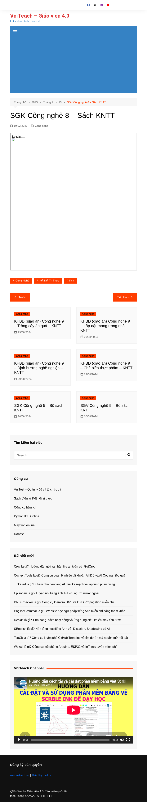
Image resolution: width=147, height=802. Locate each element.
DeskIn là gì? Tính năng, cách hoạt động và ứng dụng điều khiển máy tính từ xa (68, 620)
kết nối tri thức (49, 280)
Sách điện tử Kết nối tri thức (33, 498)
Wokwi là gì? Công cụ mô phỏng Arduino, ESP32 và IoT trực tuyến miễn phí (65, 646)
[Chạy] (19, 740)
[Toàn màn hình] (128, 740)
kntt (71, 280)
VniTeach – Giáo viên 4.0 (39, 16)
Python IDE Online (26, 516)
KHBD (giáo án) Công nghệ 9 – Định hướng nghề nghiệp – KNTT (39, 368)
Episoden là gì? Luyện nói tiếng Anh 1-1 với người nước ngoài (56, 593)
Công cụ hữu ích (25, 507)
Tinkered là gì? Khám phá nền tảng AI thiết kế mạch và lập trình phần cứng (64, 584)
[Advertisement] (73, 64)
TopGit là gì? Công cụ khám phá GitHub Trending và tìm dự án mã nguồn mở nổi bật (71, 637)
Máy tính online (24, 525)
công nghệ (22, 280)
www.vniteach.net (20, 775)
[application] (73, 710)
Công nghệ (41, 125)
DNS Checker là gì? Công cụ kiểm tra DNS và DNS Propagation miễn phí (64, 602)
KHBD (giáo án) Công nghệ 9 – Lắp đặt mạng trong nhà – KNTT (105, 325)
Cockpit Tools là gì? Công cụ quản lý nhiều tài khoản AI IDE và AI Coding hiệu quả (69, 575)
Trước (22, 297)
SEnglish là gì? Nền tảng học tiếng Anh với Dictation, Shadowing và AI (62, 628)
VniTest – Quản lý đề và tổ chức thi (37, 489)
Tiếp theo (122, 297)
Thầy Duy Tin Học (42, 775)
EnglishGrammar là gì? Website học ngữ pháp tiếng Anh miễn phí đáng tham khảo (69, 611)
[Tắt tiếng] (122, 740)
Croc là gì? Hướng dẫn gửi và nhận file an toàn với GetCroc (54, 566)
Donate (19, 534)
